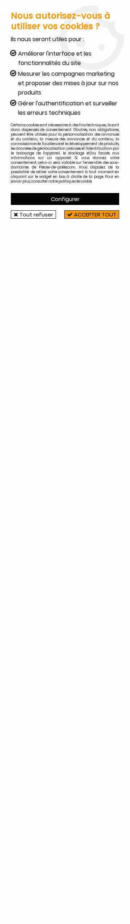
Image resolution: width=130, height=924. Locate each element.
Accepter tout (94, 214)
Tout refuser (35, 214)
